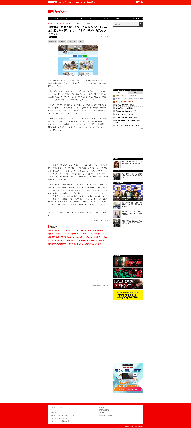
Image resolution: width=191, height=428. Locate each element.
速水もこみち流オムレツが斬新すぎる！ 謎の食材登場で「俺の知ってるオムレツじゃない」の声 (78, 240)
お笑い (68, 18)
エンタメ (120, 92)
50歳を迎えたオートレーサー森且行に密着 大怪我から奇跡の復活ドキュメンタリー (132, 175)
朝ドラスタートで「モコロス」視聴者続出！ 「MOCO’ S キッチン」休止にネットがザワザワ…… (78, 234)
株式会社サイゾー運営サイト (107, 415)
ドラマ (80, 18)
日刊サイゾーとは (56, 407)
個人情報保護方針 (104, 410)
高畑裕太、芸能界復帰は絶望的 (124, 105)
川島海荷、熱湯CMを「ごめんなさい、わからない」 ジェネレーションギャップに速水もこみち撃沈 (78, 237)
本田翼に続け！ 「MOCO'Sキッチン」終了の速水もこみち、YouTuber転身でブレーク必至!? (78, 230)
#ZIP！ (81, 41)
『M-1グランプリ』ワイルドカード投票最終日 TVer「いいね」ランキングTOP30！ (132, 213)
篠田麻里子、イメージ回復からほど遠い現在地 (129, 98)
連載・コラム (120, 18)
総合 (135, 92)
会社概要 (101, 407)
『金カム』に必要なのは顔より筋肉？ (126, 111)
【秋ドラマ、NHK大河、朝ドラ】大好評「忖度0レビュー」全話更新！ (132, 162)
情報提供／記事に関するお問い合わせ (62, 415)
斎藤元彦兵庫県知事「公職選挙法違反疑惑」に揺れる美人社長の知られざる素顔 (132, 204)
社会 (91, 18)
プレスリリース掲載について (60, 421)
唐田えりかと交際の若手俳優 (124, 102)
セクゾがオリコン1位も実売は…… (125, 108)
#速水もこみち (72, 41)
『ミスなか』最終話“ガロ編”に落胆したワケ (128, 117)
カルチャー (105, 18)
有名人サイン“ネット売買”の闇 (124, 114)
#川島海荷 (62, 41)
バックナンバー (55, 410)
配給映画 (136, 18)
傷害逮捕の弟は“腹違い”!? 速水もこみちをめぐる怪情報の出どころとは (74, 244)
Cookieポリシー (103, 412)
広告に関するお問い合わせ (59, 418)
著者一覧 (53, 412)
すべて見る (138, 90)
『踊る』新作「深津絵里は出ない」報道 (127, 125)
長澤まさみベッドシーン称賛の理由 (125, 95)
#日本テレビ (52, 41)
